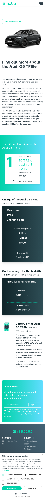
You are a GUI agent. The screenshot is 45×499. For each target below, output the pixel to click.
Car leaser (28, 449)
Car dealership (30, 446)
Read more (5, 470)
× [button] (42, 455)
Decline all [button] (33, 488)
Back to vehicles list (12, 21)
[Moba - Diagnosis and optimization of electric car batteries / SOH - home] (9, 3)
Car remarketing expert (30, 442)
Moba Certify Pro (9, 441)
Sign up (34, 404)
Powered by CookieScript (22, 496)
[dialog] (22, 476)
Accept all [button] (11, 488)
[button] (22, 494)
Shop (4, 444)
